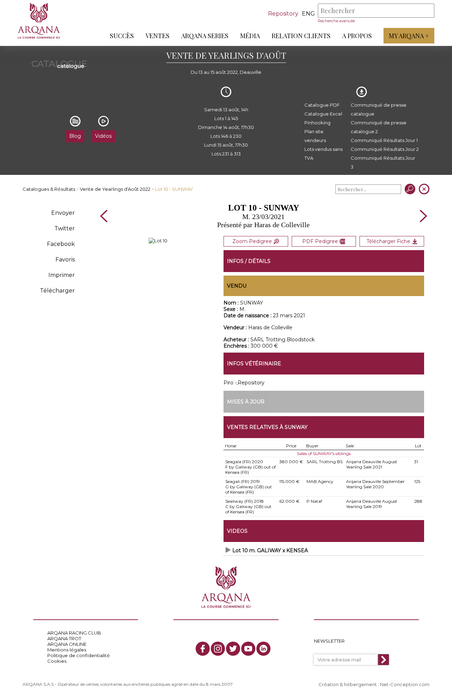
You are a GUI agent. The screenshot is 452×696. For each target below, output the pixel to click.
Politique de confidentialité (78, 655)
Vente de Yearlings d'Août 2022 (115, 189)
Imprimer (61, 275)
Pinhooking (317, 122)
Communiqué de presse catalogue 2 (378, 127)
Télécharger (57, 290)
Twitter (64, 228)
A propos (357, 35)
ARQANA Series (204, 35)
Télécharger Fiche (388, 241)
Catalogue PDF (322, 105)
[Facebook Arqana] (203, 649)
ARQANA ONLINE (67, 644)
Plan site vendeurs (315, 136)
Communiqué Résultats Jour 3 (383, 162)
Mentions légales (66, 650)
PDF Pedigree (320, 241)
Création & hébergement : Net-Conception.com (374, 684)
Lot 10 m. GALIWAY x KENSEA (270, 550)
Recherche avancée (336, 20)
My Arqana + (409, 35)
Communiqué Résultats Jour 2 (385, 149)
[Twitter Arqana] (233, 649)
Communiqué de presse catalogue (378, 109)
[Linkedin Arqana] (263, 649)
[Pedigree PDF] (158, 240)
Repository (283, 13)
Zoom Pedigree (252, 241)
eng (308, 13)
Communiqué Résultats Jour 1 (384, 140)
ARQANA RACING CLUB (74, 633)
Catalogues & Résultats (49, 189)
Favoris (65, 259)
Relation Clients (301, 35)
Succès (122, 35)
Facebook (61, 244)
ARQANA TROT (64, 638)
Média (250, 35)
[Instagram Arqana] (218, 649)
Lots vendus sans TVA (323, 153)
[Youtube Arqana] (248, 649)
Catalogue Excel (323, 114)
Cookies (56, 661)
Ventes (157, 35)
